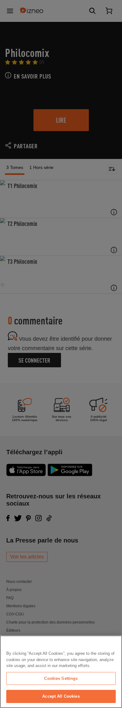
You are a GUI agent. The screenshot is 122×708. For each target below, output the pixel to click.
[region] (61, 671)
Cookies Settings (61, 678)
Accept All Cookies (60, 696)
